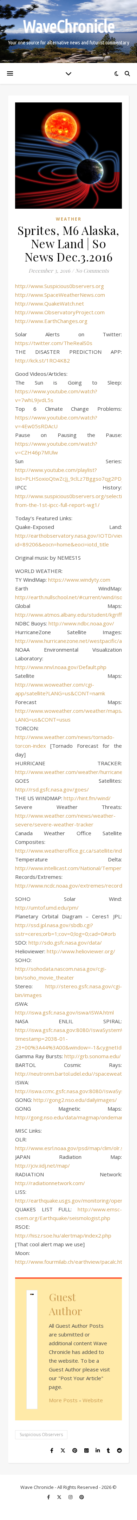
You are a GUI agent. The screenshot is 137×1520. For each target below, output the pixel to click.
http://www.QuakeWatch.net (49, 303)
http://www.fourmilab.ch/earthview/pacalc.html (71, 1261)
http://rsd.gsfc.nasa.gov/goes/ (52, 789)
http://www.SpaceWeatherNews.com (60, 294)
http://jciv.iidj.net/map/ (42, 1165)
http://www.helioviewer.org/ (81, 951)
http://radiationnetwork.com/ (50, 1183)
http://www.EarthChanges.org (51, 320)
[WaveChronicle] (68, 31)
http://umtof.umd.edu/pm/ (47, 907)
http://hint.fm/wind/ (87, 798)
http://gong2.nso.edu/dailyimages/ (75, 1099)
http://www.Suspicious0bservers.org (59, 285)
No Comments (92, 270)
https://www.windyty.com (79, 579)
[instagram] (70, 1497)
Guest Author (65, 1304)
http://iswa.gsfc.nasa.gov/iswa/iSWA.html (64, 1012)
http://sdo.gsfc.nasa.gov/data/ (65, 942)
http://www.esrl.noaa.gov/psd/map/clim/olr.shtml (74, 1148)
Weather (68, 219)
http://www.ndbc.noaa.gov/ (81, 623)
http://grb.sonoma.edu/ (92, 1056)
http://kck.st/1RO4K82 (42, 360)
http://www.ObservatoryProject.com (60, 312)
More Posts (63, 1400)
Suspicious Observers (41, 1434)
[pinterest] (81, 1497)
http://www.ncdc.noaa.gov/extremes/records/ (71, 885)
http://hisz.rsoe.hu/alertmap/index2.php (63, 1235)
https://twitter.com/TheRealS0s (53, 342)
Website (93, 1400)
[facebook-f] (49, 1497)
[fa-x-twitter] (60, 1497)
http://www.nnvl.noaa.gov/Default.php (60, 667)
